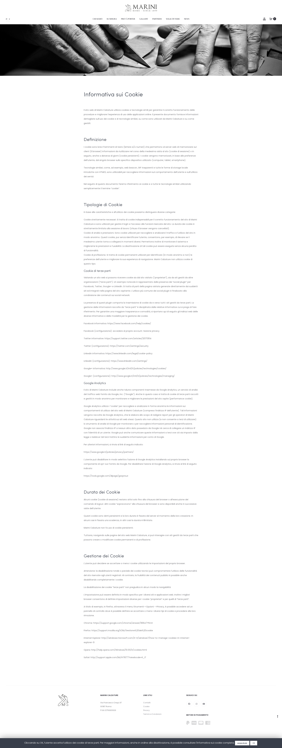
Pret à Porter (128, 19)
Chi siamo (97, 19)
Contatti (147, 702)
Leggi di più (242, 743)
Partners (157, 19)
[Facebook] (189, 704)
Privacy (146, 710)
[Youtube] (204, 704)
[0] (271, 18)
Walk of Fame (173, 19)
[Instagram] (196, 704)
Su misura (112, 19)
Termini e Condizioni (152, 714)
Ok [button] (253, 743)
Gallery (143, 19)
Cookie (146, 706)
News (186, 19)
